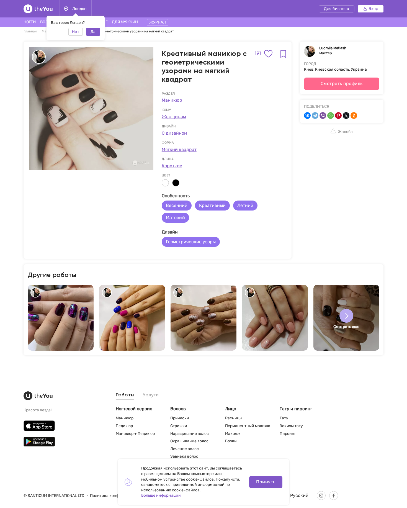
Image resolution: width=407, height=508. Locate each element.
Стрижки (178, 426)
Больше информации (161, 495)
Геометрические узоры (191, 241)
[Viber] (323, 115)
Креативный (212, 205)
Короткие (172, 165)
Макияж (232, 433)
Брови (231, 441)
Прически (179, 418)
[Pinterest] (338, 115)
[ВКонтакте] (307, 115)
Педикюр (124, 426)
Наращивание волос (189, 433)
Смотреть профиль (342, 83)
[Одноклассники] (354, 115)
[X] (346, 115)
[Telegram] (315, 115)
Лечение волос (184, 449)
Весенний (176, 205)
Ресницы (233, 418)
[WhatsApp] (330, 115)
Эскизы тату (291, 426)
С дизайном (174, 133)
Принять (265, 481)
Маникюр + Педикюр (135, 433)
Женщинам (174, 116)
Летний (245, 205)
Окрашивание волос (189, 441)
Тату (284, 418)
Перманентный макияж (247, 426)
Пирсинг (288, 433)
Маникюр (172, 100)
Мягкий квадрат (179, 149)
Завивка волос (184, 456)
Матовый (175, 217)
